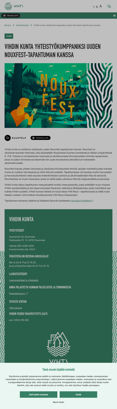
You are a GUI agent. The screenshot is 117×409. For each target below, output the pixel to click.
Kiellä (78, 394)
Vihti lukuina (15, 307)
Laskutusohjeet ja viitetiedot (23, 280)
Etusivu (8, 25)
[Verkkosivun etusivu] (14, 6)
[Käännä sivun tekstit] (10, 16)
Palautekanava (17, 293)
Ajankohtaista (22, 25)
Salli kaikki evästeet (38, 394)
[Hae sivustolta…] (109, 6)
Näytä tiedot (58, 402)
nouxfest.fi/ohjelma (81, 200)
